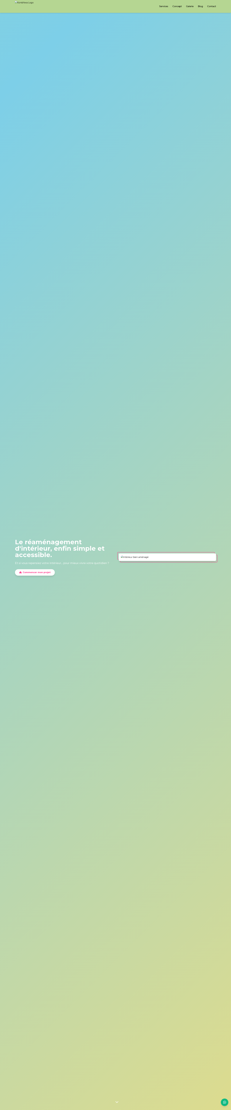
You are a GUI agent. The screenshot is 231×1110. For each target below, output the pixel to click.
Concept (177, 6)
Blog (200, 6)
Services (163, 6)
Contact (211, 6)
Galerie (190, 6)
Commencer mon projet (37, 572)
